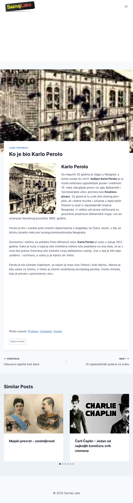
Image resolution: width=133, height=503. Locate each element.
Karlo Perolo (18, 341)
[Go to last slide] (9, 427)
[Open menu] (126, 6)
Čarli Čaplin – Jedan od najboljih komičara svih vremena (93, 446)
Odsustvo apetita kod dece (21, 361)
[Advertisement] (66, 37)
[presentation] (33, 413)
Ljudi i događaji (18, 148)
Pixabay (33, 331)
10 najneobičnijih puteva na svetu (107, 361)
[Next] (124, 427)
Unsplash (46, 331)
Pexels (58, 331)
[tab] (60, 464)
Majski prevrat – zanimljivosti (32, 441)
